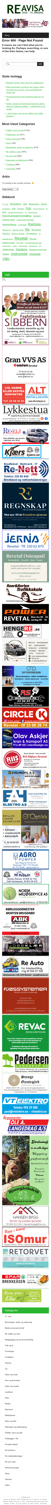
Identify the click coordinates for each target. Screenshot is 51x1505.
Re (27, 229)
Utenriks (8, 1479)
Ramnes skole (18, 230)
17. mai (5, 204)
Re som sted (11, 156)
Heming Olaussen (38, 209)
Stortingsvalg (33, 246)
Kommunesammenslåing (16, 215)
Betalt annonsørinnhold (14, 1328)
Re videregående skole (33, 243)
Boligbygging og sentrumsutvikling (19, 1340)
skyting (14, 246)
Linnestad (22, 225)
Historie (8, 1363)
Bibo (25, 204)
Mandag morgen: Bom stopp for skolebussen (25, 83)
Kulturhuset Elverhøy (25, 220)
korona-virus (8, 219)
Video (7, 1485)
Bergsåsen (15, 204)
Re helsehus (31, 233)
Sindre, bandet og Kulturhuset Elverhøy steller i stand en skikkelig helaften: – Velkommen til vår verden (25, 106)
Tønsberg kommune (37, 249)
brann (44, 204)
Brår (13, 209)
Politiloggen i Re (13, 135)
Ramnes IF (6, 230)
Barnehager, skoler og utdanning (19, 147)
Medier (8, 1404)
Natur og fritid (10, 1421)
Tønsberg (21, 249)
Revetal (21, 238)
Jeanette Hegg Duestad (15, 212)
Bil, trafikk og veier (13, 152)
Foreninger (10, 169)
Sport (8, 143)
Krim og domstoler (12, 1380)
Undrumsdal (19, 253)
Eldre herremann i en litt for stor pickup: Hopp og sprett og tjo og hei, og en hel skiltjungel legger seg (25, 89)
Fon (28, 208)
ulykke (5, 254)
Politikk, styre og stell (15, 130)
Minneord (9, 1409)
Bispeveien (34, 204)
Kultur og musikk (13, 139)
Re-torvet (36, 230)
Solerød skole (23, 246)
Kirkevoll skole (32, 212)
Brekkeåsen (6, 209)
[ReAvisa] (25, 14)
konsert (37, 216)
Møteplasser (10, 1415)
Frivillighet (10, 164)
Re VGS (19, 243)
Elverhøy (20, 209)
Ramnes (34, 224)
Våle (5, 259)
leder (7, 1398)
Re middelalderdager (13, 1456)
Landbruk (9, 1392)
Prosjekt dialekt (11, 1444)
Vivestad (34, 253)
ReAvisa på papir (18, 234)
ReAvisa (6, 233)
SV (40, 246)
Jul (25, 212)
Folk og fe (9, 1345)
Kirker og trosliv (11, 1375)
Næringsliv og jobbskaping (17, 160)
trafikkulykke (8, 249)
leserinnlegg (9, 224)
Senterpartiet (6, 246)
